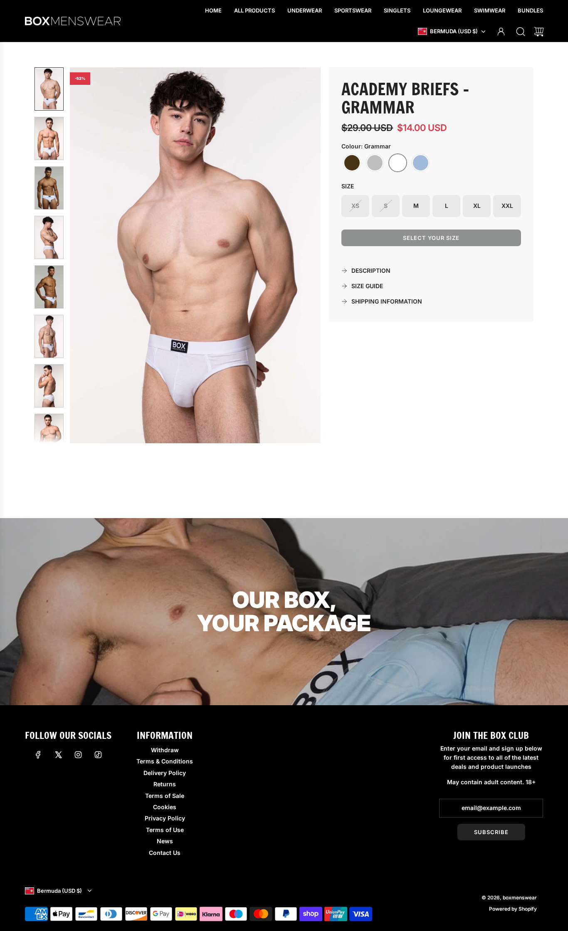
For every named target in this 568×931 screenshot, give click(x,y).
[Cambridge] (352, 163)
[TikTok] (98, 755)
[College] (374, 163)
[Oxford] (420, 163)
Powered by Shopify (513, 909)
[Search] (520, 31)
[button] (89, 255)
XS (355, 205)
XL (477, 205)
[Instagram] (78, 755)
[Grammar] (397, 163)
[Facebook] (38, 755)
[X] (58, 755)
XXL (507, 205)
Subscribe (491, 832)
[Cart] (539, 31)
